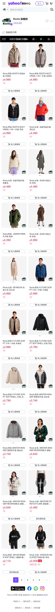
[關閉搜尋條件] (7, 9)
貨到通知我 (40, 518)
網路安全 (18, 607)
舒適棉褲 (43, 39)
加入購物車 (15, 90)
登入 (40, 3)
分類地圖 (36, 607)
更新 (46, 595)
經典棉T (35, 39)
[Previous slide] (3, 55)
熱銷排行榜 (11, 32)
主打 (4, 39)
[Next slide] (25, 55)
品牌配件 (51, 39)
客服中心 (16, 601)
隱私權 (27, 607)
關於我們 (26, 601)
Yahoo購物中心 (19, 3)
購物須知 (36, 601)
